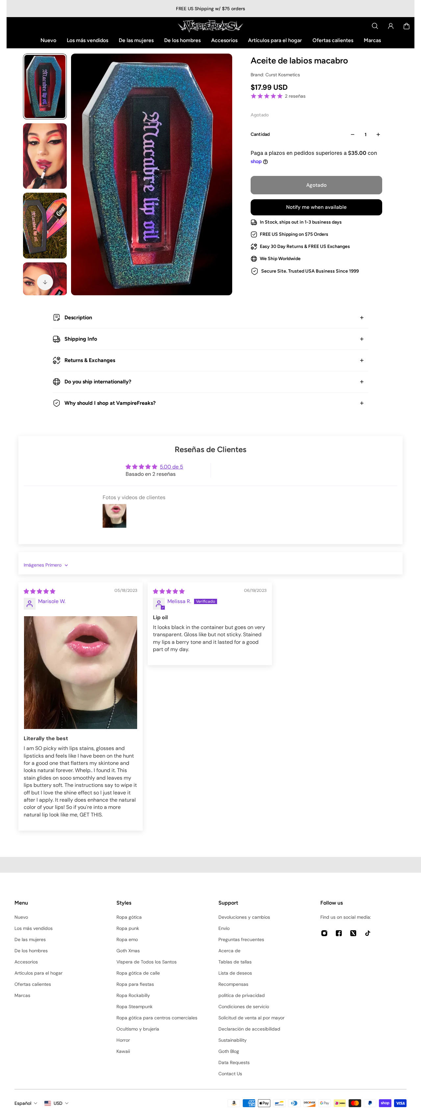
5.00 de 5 (171, 466)
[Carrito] (406, 26)
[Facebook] (339, 933)
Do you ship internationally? (97, 381)
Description (78, 317)
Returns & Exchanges (89, 360)
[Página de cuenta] (391, 26)
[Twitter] (353, 933)
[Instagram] (324, 933)
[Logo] (210, 26)
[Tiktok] (367, 933)
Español (22, 1103)
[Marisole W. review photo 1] (80, 673)
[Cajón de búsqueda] (375, 26)
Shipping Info (80, 339)
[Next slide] (45, 282)
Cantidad (260, 134)
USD (58, 1103)
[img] (39, 591)
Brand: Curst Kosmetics (275, 75)
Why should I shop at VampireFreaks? (110, 403)
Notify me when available (316, 207)
